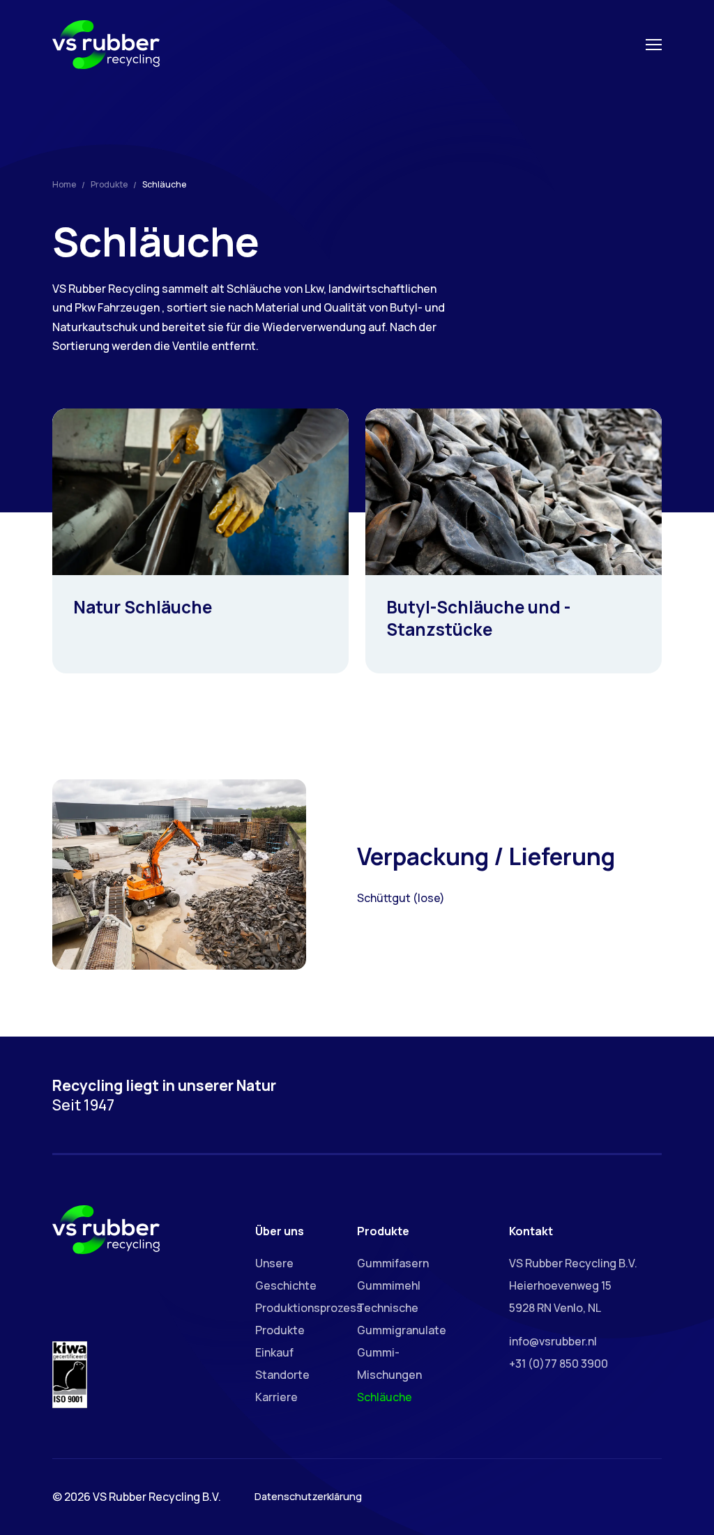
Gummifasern (393, 1263)
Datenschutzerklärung (308, 1496)
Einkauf (274, 1352)
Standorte (282, 1374)
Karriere (276, 1397)
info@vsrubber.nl (553, 1341)
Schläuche (384, 1397)
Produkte (109, 184)
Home (64, 184)
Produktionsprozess (309, 1307)
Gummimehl (388, 1285)
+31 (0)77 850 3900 (558, 1363)
